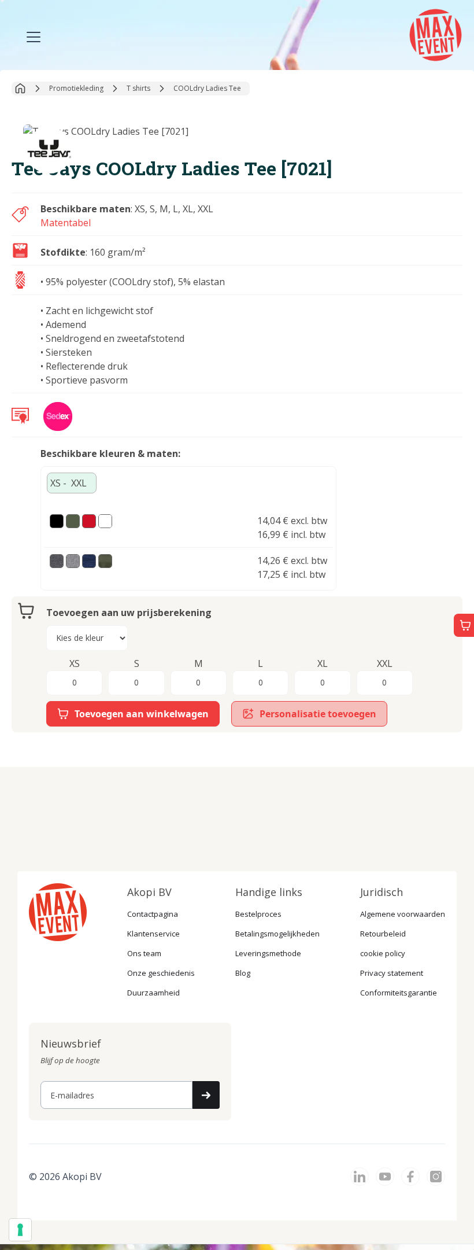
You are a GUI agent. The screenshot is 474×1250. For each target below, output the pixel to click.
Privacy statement (391, 973)
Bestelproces (258, 914)
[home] (437, 33)
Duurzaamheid (153, 992)
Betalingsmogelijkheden (277, 933)
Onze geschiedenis (161, 973)
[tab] (72, 483)
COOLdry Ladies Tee (207, 88)
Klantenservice (153, 933)
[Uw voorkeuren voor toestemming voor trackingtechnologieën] (20, 1230)
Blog (242, 973)
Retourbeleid (383, 933)
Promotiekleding (76, 88)
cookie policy (382, 953)
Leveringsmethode (268, 953)
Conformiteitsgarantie (398, 992)
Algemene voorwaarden (402, 914)
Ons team (144, 953)
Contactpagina (152, 914)
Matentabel (65, 222)
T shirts (138, 88)
